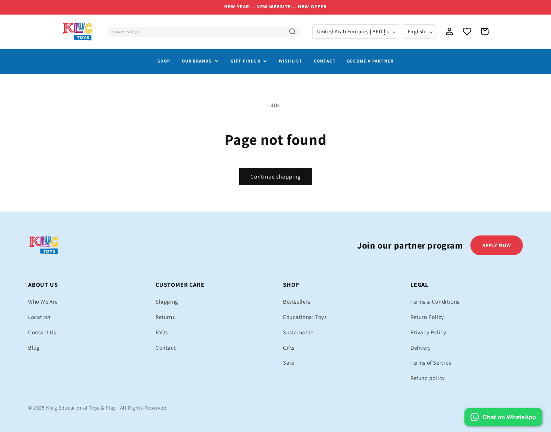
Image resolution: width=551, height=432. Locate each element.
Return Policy (427, 316)
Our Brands (197, 61)
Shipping (167, 301)
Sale (288, 362)
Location (39, 316)
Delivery (420, 347)
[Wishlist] (467, 31)
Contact (325, 61)
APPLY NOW (496, 245)
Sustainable (298, 332)
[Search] (292, 31)
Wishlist (290, 61)
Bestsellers (296, 301)
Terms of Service (431, 362)
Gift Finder (246, 61)
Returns (165, 316)
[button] (485, 31)
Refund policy (427, 377)
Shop (164, 61)
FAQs (162, 332)
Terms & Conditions (435, 301)
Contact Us (42, 332)
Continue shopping (275, 176)
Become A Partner (370, 61)
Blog (34, 347)
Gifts (289, 347)
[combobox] (204, 32)
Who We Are (43, 301)
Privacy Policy (428, 332)
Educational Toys (305, 316)
